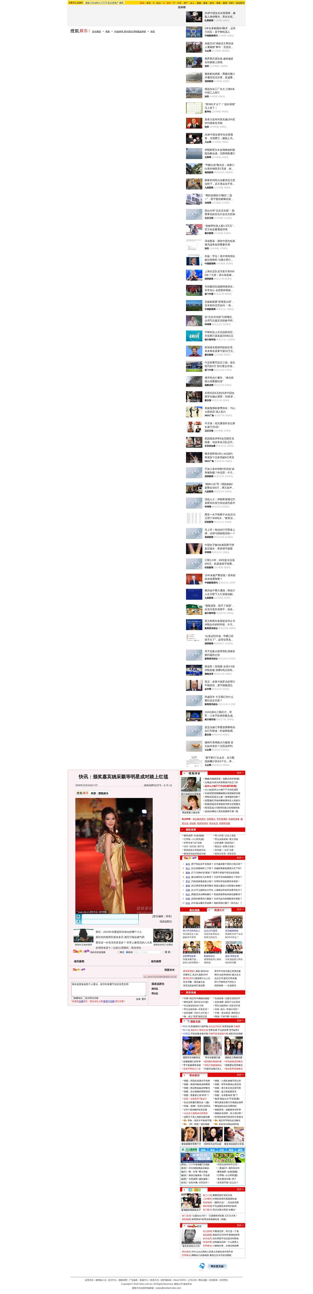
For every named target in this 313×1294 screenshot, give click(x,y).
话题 (188, 890)
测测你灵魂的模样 (83, 944)
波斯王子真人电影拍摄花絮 (197, 1117)
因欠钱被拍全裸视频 (191, 794)
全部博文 (223, 1280)
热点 (188, 894)
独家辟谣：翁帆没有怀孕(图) (225, 779)
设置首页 (89, 1280)
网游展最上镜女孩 (191, 812)
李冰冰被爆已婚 (212, 1057)
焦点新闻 (207, 1231)
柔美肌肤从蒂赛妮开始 (195, 850)
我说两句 (240, 3)
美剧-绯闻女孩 (232, 956)
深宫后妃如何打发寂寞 (194, 985)
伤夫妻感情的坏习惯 (193, 1005)
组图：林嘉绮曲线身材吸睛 (197, 1084)
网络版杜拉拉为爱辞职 (226, 1106)
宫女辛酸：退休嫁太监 (194, 982)
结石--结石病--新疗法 (194, 846)
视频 (199, 3)
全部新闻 (213, 1280)
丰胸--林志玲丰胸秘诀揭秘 (196, 998)
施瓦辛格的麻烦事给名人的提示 (225, 800)
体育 (148, 3)
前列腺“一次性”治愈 (224, 850)
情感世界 (207, 1242)
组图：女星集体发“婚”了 (226, 1095)
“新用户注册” (109, 1001)
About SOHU (179, 1280)
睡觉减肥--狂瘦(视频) (194, 835)
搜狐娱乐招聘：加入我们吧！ (229, 1113)
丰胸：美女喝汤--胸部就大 (227, 1013)
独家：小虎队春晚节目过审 (228, 1080)
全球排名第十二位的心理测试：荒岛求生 (118, 947)
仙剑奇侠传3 (225, 974)
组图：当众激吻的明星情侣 (197, 1091)
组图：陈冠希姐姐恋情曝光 (197, 1088)
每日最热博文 (199, 819)
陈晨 (207, 804)
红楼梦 (237, 1026)
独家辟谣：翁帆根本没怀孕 (228, 1109)
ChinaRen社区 (194, 1226)
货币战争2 (234, 1030)
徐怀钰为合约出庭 (212, 1144)
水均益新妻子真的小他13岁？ (228, 864)
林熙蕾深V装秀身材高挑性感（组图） (210, 1219)
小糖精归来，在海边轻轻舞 (226, 1245)
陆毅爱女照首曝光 (234, 1065)
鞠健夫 (208, 779)
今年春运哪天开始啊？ (202, 903)
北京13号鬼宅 (210, 930)
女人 (192, 3)
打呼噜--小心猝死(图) (194, 839)
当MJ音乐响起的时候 (229, 1124)
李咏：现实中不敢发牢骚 (200, 1120)
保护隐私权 (166, 1280)
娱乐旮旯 (207, 1238)
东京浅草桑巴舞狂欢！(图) (196, 1102)
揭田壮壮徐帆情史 (191, 1057)
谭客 (207, 797)
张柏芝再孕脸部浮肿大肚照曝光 (225, 804)
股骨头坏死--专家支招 (225, 853)
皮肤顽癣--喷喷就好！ (225, 843)
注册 (81, 1001)
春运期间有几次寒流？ (202, 877)
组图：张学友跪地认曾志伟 (228, 1084)
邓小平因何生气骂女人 (225, 982)
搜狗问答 (190, 858)
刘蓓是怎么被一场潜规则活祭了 (225, 797)
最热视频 (194, 910)
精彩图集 (186, 1219)
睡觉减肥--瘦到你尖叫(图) (196, 1002)
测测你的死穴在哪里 (163, 944)
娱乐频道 (96, 31)
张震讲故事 (227, 1026)
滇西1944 (203, 974)
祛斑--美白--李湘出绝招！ (227, 1009)
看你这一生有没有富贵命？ (111, 942)
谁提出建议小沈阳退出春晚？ (228, 885)
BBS (231, 3)
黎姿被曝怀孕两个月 (191, 1144)
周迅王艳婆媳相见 (213, 1065)
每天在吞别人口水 (191, 1246)
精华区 (155, 988)
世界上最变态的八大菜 (139, 942)
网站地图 (202, 1280)
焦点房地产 (113, 3)
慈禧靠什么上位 (202, 978)
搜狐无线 (195, 1021)
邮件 (212, 3)
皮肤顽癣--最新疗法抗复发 (227, 1002)
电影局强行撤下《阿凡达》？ (228, 903)
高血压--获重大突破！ (225, 846)
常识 (188, 881)
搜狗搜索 (81, 952)
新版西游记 (209, 956)
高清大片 (219, 910)
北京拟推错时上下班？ (202, 868)
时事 (188, 898)
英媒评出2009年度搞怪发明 (226, 1235)
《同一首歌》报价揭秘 (198, 1124)
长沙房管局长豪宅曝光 (202, 885)
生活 (188, 877)
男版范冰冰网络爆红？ (202, 894)
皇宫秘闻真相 (231, 930)
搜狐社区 (194, 1190)
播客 (205, 3)
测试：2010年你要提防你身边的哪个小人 (119, 931)
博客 (218, 3)
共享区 (186, 1033)
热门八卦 (207, 1195)
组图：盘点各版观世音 (226, 1091)
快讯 (153, 31)
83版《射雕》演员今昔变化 (197, 1106)
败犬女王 (236, 974)
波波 (207, 811)
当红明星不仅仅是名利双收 (226, 1238)
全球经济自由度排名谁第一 (227, 881)
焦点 (188, 868)
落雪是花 (209, 807)
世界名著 (212, 1030)
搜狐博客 (194, 773)
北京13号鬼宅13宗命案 (225, 978)
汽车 (179, 3)
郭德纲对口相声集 (199, 1026)
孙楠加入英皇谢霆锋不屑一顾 (224, 811)
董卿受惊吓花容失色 (222, 1195)
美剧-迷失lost (202, 971)
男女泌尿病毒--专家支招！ (196, 1009)
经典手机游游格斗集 (218, 1033)
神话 (216, 974)
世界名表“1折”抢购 (193, 843)
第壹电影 (207, 1202)
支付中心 (112, 1280)
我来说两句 (150, 785)
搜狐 (87, 3)
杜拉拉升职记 (215, 1026)
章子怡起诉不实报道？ (202, 864)
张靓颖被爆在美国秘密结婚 (227, 793)
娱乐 (158, 3)
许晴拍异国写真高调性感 (225, 1199)
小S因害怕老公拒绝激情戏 (226, 807)
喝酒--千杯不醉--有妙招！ (227, 1016)
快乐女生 (213, 823)
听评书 (186, 1026)
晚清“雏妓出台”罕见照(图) (227, 1099)
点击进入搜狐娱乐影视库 (196, 1113)
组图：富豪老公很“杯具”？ (196, 1095)
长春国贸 (209, 793)
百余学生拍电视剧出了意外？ (228, 877)
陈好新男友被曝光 (234, 1069)
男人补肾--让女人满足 (225, 835)
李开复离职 (222, 819)
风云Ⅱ (195, 974)
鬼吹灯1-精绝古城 (199, 1030)
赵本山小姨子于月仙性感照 (225, 789)
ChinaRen (95, 3)
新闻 (188, 885)
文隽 (207, 782)
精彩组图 (207, 1206)
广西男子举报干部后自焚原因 (225, 872)
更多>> (240, 773)
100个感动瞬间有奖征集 (195, 1109)
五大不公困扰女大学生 (202, 890)
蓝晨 (207, 800)
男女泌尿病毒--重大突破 (226, 839)
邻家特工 (187, 974)
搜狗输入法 (100, 1280)
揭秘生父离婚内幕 (233, 1057)
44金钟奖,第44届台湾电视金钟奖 (130, 31)
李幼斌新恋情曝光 (234, 1061)
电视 (107, 31)
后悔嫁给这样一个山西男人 (226, 1242)
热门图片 (207, 1209)
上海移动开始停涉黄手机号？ (228, 890)
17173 (104, 3)
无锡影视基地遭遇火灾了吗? (227, 868)
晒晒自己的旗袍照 (200, 1255)
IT (174, 3)
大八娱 (208, 789)
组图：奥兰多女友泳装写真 (228, 1088)
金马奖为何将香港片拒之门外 (224, 782)
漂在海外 (186, 1251)
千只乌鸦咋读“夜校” (201, 872)
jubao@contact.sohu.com (168, 1288)
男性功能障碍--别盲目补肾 (227, 1005)
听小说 (186, 1030)
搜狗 (121, 3)
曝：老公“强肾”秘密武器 (195, 1016)
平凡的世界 (223, 1030)
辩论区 (155, 993)
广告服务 (133, 1280)
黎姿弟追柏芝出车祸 (234, 1144)
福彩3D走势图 (236, 1033)
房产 (186, 3)
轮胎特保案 (234, 819)
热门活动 (186, 1215)
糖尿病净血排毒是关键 (195, 853)
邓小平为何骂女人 (191, 930)
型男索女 (207, 1245)
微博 (225, 3)
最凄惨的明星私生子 (191, 1210)
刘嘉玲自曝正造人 (213, 1069)
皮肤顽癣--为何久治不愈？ (196, 1013)
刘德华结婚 (224, 823)
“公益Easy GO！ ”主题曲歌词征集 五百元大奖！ (215, 1215)
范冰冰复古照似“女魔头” (224, 1209)
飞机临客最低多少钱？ (202, 881)
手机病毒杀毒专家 (199, 1033)
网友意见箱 (217, 1266)
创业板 (192, 823)
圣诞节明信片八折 (192, 1069)
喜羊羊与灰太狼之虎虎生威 (227, 971)
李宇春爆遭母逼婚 (192, 1065)
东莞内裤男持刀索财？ (202, 898)
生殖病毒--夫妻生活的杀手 (227, 998)
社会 (188, 903)
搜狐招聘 (123, 1280)
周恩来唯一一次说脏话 (225, 985)
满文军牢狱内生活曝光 (229, 1120)
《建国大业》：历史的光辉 (226, 1202)
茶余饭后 (194, 1075)
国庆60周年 (202, 823)
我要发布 (169, 969)
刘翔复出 (211, 819)
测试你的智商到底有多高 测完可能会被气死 (120, 937)
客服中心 (144, 1280)
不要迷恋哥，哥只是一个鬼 (226, 1231)
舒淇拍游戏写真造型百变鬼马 (229, 1117)
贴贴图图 (207, 1235)
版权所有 (187, 1284)
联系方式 (154, 1280)
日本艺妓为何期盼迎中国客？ (228, 898)
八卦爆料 (207, 1199)
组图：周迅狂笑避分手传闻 (197, 1080)
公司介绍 (192, 1280)
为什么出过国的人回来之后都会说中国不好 (212, 1251)
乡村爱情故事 (189, 956)
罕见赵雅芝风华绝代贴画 (225, 1206)
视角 (188, 872)
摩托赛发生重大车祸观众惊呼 (229, 1102)
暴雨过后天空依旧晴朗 (220, 1255)
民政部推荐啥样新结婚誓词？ (228, 894)
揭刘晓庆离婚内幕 (213, 1061)
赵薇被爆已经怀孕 (192, 1061)
